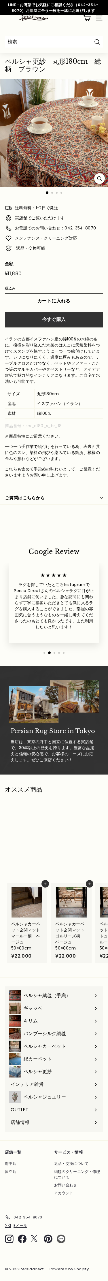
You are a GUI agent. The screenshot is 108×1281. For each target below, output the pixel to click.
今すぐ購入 (54, 319)
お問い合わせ (65, 1185)
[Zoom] (99, 178)
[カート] (87, 18)
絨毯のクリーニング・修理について (77, 1174)
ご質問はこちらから (25, 498)
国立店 (10, 1171)
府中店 (10, 1163)
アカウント (63, 1193)
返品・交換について (71, 1163)
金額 (9, 264)
